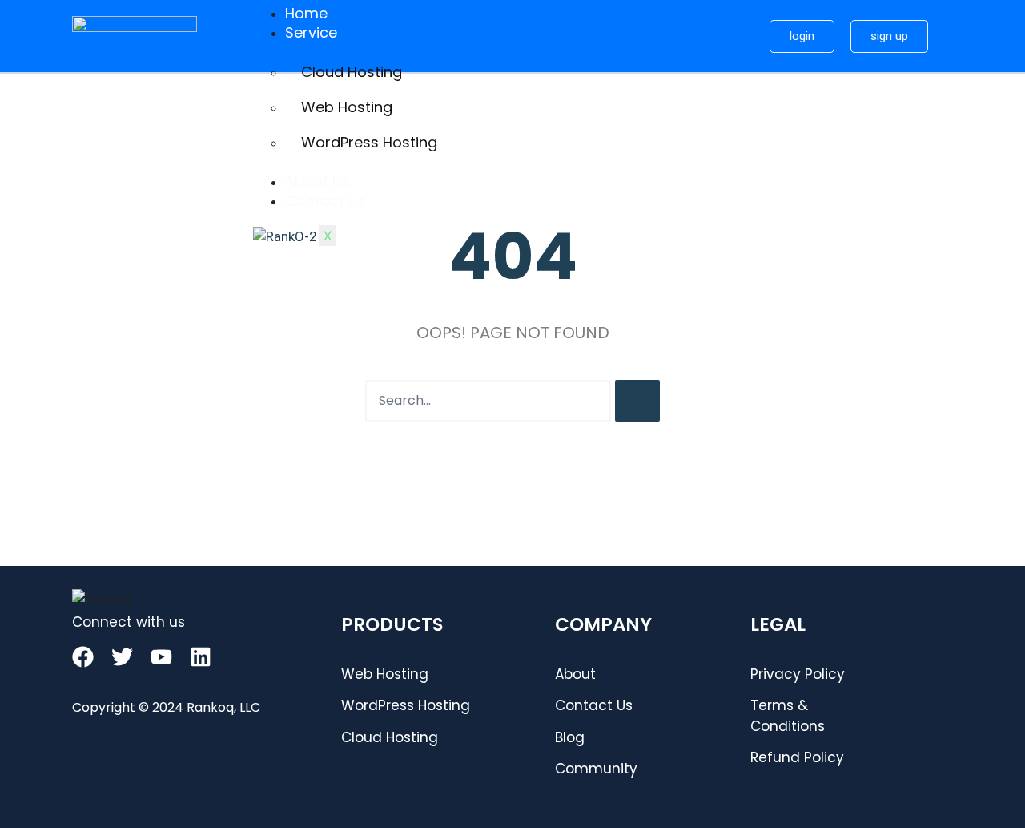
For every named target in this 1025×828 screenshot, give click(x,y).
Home (306, 13)
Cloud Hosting (351, 72)
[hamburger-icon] (731, 6)
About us (317, 182)
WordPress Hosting (369, 142)
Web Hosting (346, 107)
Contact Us (325, 201)
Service (311, 32)
